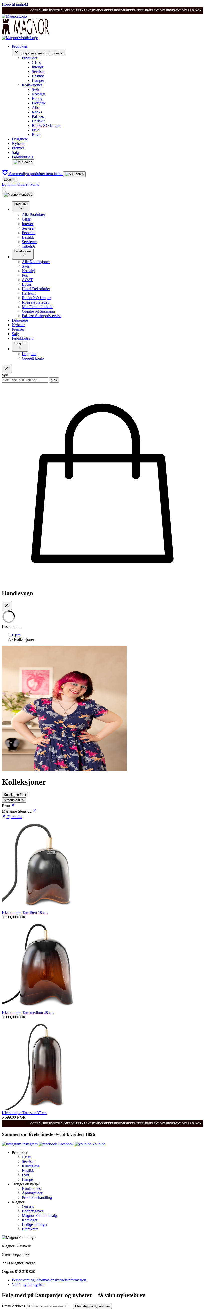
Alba (36, 107)
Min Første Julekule (37, 307)
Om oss (28, 1206)
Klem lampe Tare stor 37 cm (24, 1113)
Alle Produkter (33, 214)
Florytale (39, 103)
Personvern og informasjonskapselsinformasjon (49, 1280)
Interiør (38, 67)
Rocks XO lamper (46, 125)
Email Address (14, 1306)
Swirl (36, 89)
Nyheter (18, 143)
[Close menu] (7, 369)
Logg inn (10, 179)
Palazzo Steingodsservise (42, 316)
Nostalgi (38, 94)
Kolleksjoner (32, 85)
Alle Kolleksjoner (36, 262)
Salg (15, 152)
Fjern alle (15, 817)
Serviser (38, 71)
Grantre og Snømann (38, 311)
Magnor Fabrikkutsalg (39, 1215)
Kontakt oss (31, 1188)
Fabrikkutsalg (23, 157)
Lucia (26, 284)
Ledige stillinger (35, 1224)
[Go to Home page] (14, 16)
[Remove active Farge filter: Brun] (13, 806)
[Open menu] (18, 194)
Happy (37, 98)
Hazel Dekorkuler (36, 289)
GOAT (27, 280)
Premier (18, 148)
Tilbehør (28, 246)
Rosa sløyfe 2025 (36, 302)
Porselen (29, 233)
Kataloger (30, 1220)
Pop (25, 275)
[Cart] (4, 189)
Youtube (99, 1144)
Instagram (30, 1144)
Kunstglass (30, 1166)
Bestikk (38, 76)
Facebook (66, 1144)
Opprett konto (29, 184)
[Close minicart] (7, 606)
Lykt (25, 1175)
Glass (36, 62)
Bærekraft (30, 1229)
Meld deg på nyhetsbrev (92, 1306)
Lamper (38, 80)
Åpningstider (32, 1193)
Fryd (36, 130)
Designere (20, 139)
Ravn (36, 134)
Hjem (16, 635)
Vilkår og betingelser (28, 1284)
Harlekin (39, 121)
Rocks (37, 112)
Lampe (27, 1179)
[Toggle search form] (23, 162)
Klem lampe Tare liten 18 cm (25, 912)
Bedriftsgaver (32, 1211)
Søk (54, 380)
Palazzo (38, 116)
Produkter (20, 46)
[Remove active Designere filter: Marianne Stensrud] (35, 811)
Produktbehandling (37, 1197)
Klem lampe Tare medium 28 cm (28, 1012)
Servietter (29, 242)
